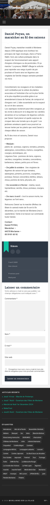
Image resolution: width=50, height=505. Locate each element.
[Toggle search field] (46, 22)
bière (28, 433)
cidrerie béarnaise (34, 441)
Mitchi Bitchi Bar (30, 470)
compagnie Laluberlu (27, 449)
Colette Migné (18, 445)
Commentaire (11, 299)
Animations (7, 429)
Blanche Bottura (38, 433)
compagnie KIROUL (9, 449)
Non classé (12, 266)
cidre (23, 441)
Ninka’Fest (8, 408)
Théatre (21, 478)
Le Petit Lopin (27, 466)
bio (22, 433)
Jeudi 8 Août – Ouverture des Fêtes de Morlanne (23, 412)
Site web (8, 357)
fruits (5, 462)
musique (13, 474)
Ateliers (5, 433)
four (34, 457)
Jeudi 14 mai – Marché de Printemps (18, 397)
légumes (38, 466)
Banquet (14, 433)
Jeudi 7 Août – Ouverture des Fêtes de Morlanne (23, 400)
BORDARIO (26, 437)
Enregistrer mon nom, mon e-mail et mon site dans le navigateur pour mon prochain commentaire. (25, 370)
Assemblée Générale (36, 429)
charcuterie (37, 437)
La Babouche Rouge (29, 462)
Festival (27, 457)
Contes (5, 453)
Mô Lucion (23, 474)
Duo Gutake (7, 457)
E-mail (8, 346)
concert (40, 449)
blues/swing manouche (11, 437)
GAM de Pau (14, 462)
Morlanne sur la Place (25, 7)
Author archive (12, 251)
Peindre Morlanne (9, 478)
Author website (18, 251)
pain (43, 474)
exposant (18, 457)
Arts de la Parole (20, 429)
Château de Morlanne (10, 441)
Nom (7, 334)
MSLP (5, 474)
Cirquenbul (7, 445)
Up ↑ (46, 500)
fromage (42, 457)
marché (5, 470)
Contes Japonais (17, 453)
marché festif (16, 470)
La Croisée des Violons (11, 466)
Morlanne (42, 470)
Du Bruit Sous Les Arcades (36, 453)
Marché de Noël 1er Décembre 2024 (18, 404)
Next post (12, 277)
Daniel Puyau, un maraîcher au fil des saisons (25, 35)
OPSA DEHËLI (34, 474)
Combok (30, 445)
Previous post (13, 274)
